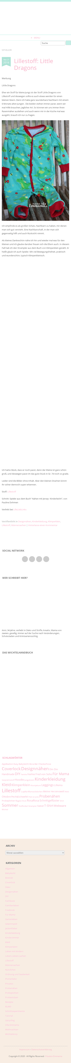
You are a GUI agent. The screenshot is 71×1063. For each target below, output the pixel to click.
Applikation (7, 763)
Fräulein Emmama (53, 1056)
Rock (24, 801)
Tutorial (9, 1015)
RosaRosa (33, 800)
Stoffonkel (23, 806)
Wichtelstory (11, 1034)
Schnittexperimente (15, 1011)
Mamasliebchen (35, 791)
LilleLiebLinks (19, 509)
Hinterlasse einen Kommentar (42, 525)
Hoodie (19, 779)
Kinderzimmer (12, 937)
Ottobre (6, 796)
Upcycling (10, 1020)
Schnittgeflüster (49, 800)
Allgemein (10, 868)
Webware (60, 806)
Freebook (10, 910)
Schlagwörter (12, 758)
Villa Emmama (12, 1025)
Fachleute (10, 900)
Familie (24, 774)
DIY (17, 773)
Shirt (62, 801)
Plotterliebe (11, 978)
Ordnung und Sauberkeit (17, 974)
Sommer (10, 805)
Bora (31, 763)
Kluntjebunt (36, 785)
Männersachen (18, 525)
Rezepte (9, 1002)
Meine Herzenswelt (53, 791)
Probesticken (11, 997)
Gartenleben (11, 919)
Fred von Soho (44, 774)
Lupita (24, 791)
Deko (7, 887)
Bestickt (9, 877)
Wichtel (5, 809)
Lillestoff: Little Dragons (33, 64)
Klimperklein (54, 521)
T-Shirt (48, 805)
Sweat (40, 805)
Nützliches (10, 969)
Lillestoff (12, 491)
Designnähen (24, 521)
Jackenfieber (11, 928)
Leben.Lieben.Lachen (15, 956)
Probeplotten (8, 800)
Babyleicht (24, 763)
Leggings (47, 785)
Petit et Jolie (34, 797)
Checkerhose (44, 763)
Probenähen (49, 796)
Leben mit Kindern (14, 951)
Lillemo (58, 785)
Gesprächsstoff (8, 780)
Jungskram (29, 780)
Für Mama (61, 773)
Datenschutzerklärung (41, 1049)
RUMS (8, 1006)
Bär (36, 763)
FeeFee (31, 774)
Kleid (6, 784)
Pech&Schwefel (19, 796)
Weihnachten (11, 1029)
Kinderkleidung (39, 521)
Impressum (24, 1049)
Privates (9, 983)
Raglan (19, 800)
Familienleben (12, 905)
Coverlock (11, 768)
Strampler (32, 806)
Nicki (67, 791)
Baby (16, 764)
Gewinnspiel (11, 923)
